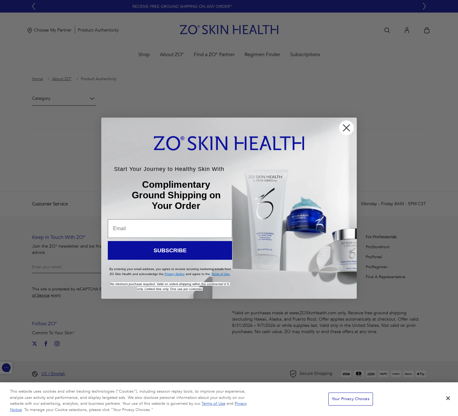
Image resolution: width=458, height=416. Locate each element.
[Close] (448, 398)
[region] (229, 399)
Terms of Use (213, 403)
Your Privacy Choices (351, 399)
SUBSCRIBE (170, 250)
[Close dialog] (346, 128)
